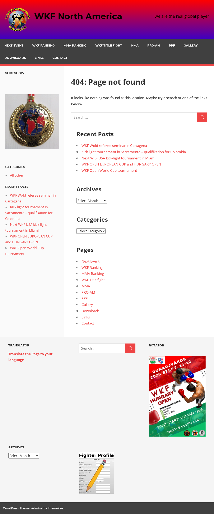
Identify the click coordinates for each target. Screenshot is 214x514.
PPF (172, 45)
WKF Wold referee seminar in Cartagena (114, 145)
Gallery (190, 45)
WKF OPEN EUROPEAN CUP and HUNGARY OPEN (121, 164)
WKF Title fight (108, 45)
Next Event (13, 45)
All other (16, 175)
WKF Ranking (43, 45)
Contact (60, 58)
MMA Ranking (75, 45)
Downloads (15, 58)
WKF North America (78, 16)
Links (39, 58)
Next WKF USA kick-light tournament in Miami (118, 158)
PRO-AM (153, 45)
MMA (135, 45)
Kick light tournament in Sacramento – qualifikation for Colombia (134, 151)
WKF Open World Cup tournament (109, 170)
